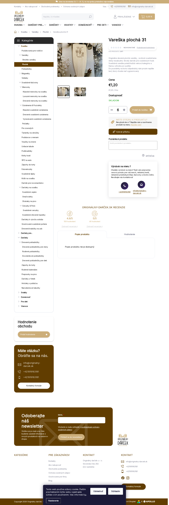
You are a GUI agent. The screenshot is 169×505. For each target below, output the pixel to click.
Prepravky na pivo (29, 274)
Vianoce (24, 306)
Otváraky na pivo (29, 201)
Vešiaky (25, 78)
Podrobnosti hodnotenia (146, 47)
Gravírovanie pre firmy (57, 477)
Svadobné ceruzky (31, 210)
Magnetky (26, 73)
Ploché (25, 64)
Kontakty (17, 6)
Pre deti (24, 301)
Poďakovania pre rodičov (32, 51)
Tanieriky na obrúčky (30, 133)
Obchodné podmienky (50, 6)
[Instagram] (128, 477)
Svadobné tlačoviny (30, 82)
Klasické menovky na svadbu (35, 92)
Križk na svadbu (28, 178)
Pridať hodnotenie (27, 334)
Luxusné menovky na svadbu (35, 96)
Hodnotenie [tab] (129, 234)
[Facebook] (123, 477)
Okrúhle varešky (29, 60)
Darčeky (24, 238)
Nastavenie (53, 500)
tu (85, 494)
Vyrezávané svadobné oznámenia (37, 119)
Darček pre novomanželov (33, 183)
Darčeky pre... (26, 233)
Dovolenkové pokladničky (33, 256)
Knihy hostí (26, 156)
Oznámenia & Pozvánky (32, 105)
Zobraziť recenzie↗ (70, 226)
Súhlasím (115, 491)
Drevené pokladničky (30, 242)
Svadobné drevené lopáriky (33, 215)
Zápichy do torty (28, 165)
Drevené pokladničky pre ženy (35, 247)
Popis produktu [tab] (82, 234)
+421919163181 (31, 371)
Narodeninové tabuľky (31, 288)
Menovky (26, 87)
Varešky (25, 55)
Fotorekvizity (27, 169)
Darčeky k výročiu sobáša (32, 219)
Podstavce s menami (30, 137)
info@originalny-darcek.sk (31, 364)
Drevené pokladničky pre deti (34, 260)
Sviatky (24, 292)
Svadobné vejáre (29, 192)
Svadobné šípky (28, 174)
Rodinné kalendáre (29, 270)
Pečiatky (25, 124)
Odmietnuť (98, 491)
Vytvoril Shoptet (129, 501)
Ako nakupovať (31, 6)
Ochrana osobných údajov (74, 6)
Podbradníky (27, 151)
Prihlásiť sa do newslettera (71, 437)
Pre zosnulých (27, 128)
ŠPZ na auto (27, 160)
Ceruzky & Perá (28, 206)
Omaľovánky (27, 197)
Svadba (24, 46)
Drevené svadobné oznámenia (35, 114)
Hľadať (90, 17)
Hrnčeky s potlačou (30, 283)
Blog (50, 481)
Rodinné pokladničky (31, 251)
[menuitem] (19, 25)
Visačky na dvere (29, 142)
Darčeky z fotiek (28, 279)
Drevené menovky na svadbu (35, 101)
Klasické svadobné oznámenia (35, 110)
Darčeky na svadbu (30, 187)
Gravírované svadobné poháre (34, 224)
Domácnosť (25, 297)
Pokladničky (27, 69)
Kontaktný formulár (34, 386)
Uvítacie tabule (28, 146)
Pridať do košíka (139, 110)
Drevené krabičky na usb (32, 229)
